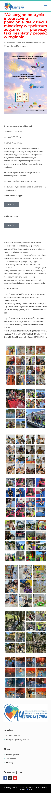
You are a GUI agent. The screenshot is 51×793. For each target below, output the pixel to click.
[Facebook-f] (5, 778)
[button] (45, 6)
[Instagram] (10, 778)
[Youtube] (15, 778)
